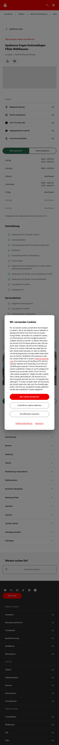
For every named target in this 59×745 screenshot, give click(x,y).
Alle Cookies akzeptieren (29, 397)
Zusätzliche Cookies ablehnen (29, 405)
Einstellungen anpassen (29, 414)
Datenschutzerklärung (23, 423)
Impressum (39, 423)
